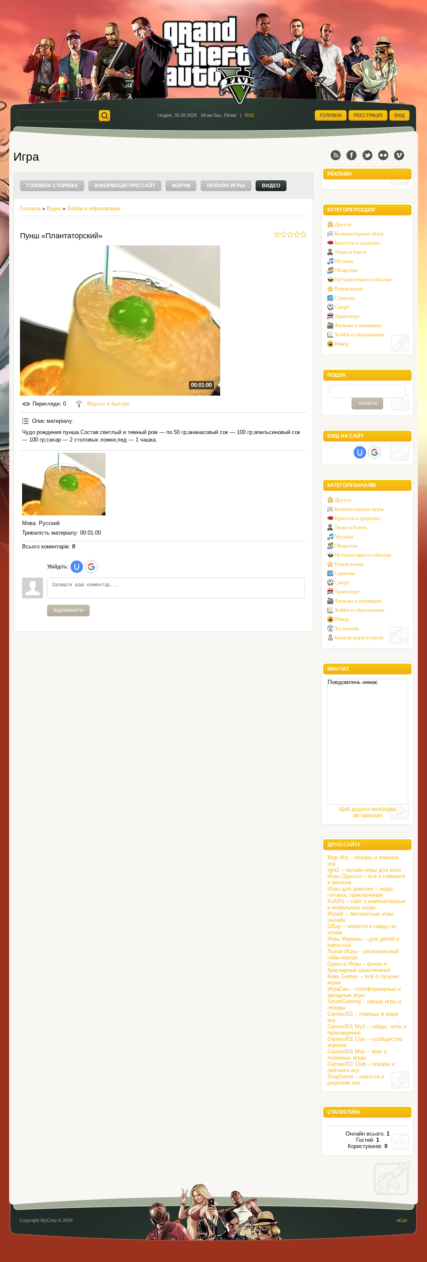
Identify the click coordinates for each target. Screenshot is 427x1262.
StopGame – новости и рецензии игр (355, 1079)
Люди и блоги (350, 252)
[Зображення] (63, 484)
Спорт (341, 307)
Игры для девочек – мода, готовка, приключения (360, 892)
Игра (26, 156)
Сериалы (344, 298)
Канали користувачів (358, 637)
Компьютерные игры (359, 233)
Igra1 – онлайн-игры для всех (364, 870)
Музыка (343, 261)
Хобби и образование (94, 208)
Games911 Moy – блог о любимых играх (357, 1054)
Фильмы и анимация (358, 325)
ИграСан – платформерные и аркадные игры (364, 992)
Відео (54, 208)
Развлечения (348, 288)
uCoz (402, 1220)
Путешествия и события (362, 279)
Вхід (399, 115)
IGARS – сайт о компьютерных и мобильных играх (366, 904)
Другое (343, 224)
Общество (346, 270)
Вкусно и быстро (108, 404)
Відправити (68, 610)
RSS (249, 115)
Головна (331, 115)
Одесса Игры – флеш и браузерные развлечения (359, 967)
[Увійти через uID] (76, 566)
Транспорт (347, 316)
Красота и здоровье (357, 243)
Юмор (341, 344)
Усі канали (346, 628)
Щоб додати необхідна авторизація (367, 812)
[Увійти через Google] (91, 566)
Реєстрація (368, 115)
